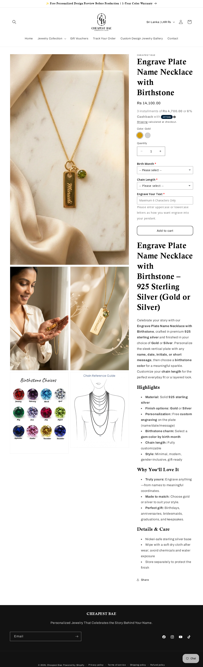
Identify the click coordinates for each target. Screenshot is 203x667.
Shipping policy (138, 665)
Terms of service (117, 665)
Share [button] (145, 579)
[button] (14, 22)
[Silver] (147, 135)
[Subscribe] (76, 636)
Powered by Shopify (73, 665)
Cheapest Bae (54, 665)
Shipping (142, 121)
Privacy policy (96, 665)
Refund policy (157, 665)
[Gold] (140, 135)
